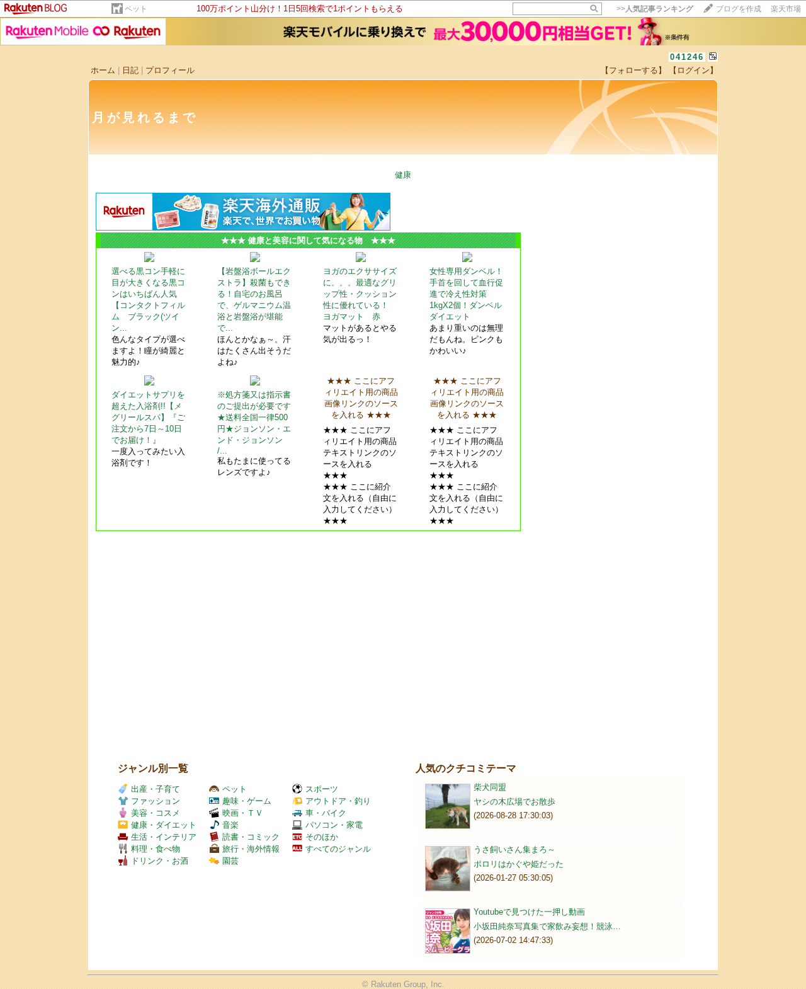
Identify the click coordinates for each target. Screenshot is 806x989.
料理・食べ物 (155, 849)
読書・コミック (251, 837)
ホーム (103, 70)
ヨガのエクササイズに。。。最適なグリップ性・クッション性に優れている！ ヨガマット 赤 (360, 293)
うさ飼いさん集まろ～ (514, 849)
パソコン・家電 (334, 825)
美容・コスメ (155, 813)
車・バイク (325, 813)
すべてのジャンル (338, 849)
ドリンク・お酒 (159, 861)
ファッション (155, 801)
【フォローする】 (633, 70)
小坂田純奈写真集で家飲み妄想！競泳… (547, 926)
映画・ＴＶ (242, 813)
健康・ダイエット (163, 825)
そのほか (321, 837)
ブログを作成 (738, 8)
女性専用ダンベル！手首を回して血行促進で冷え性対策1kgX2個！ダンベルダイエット (466, 293)
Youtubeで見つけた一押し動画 (529, 912)
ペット (136, 8)
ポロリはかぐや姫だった (519, 864)
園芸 (230, 861)
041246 (687, 57)
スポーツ (321, 789)
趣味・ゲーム (246, 801)
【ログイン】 (693, 70)
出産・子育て (155, 789)
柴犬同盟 (490, 787)
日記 (130, 70)
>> (654, 8)
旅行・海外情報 (251, 849)
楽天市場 (786, 8)
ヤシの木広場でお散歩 (514, 801)
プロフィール (170, 70)
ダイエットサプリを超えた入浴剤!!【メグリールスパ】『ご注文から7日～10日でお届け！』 (148, 417)
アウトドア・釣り (338, 801)
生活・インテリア (163, 837)
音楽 (230, 825)
